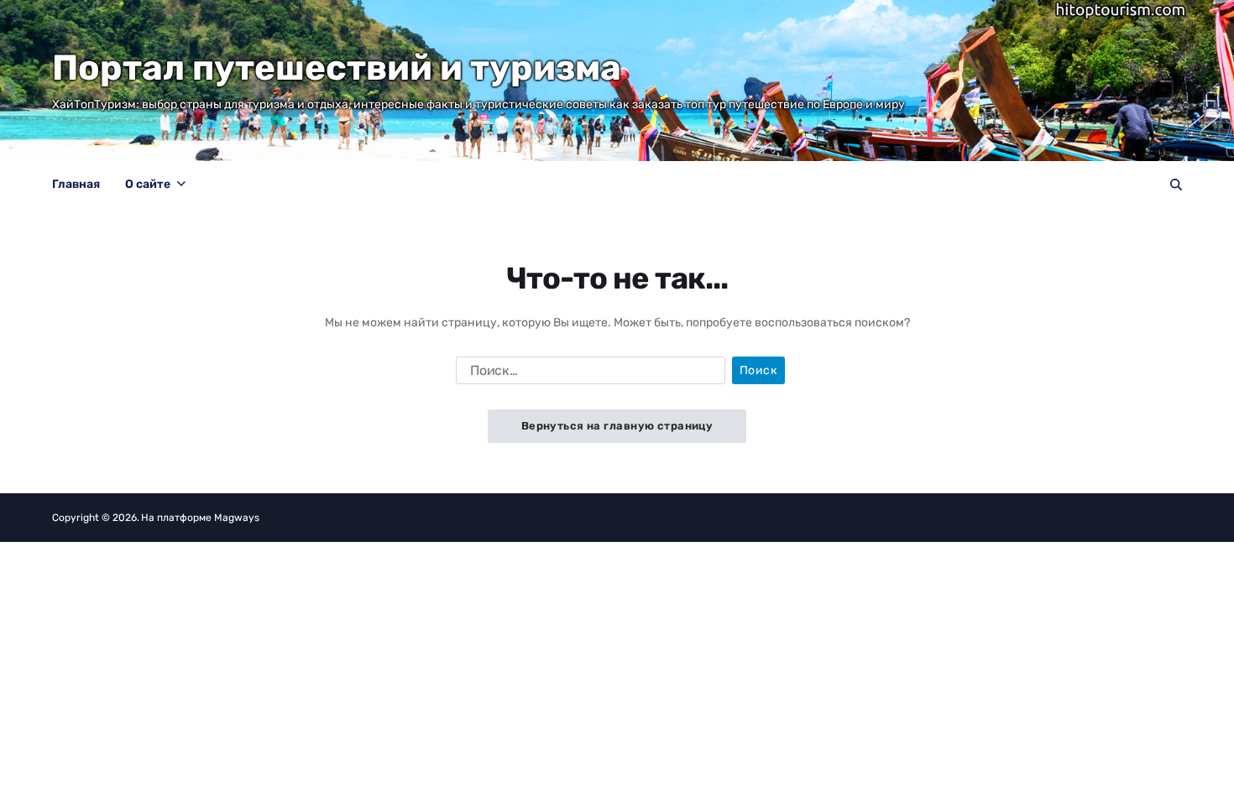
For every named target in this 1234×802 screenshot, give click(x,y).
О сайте (147, 184)
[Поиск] (1176, 184)
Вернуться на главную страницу (617, 425)
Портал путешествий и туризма (336, 68)
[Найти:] (587, 374)
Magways (236, 517)
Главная (76, 184)
